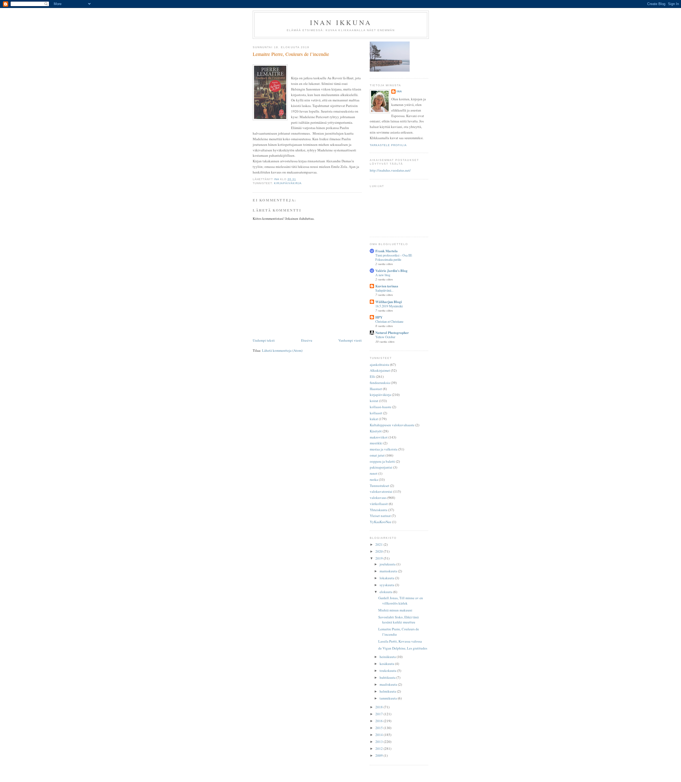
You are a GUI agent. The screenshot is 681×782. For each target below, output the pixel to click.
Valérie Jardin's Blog (391, 270)
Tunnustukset (379, 485)
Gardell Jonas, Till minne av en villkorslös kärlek (400, 600)
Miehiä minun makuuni (395, 610)
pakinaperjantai (381, 467)
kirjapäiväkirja (288, 183)
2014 (379, 734)
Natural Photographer (392, 332)
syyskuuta (387, 584)
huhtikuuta (388, 677)
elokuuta (386, 591)
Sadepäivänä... (384, 290)
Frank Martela (386, 250)
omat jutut (377, 455)
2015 (379, 727)
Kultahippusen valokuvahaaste (392, 425)
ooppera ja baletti (382, 461)
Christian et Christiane (389, 321)
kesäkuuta (387, 663)
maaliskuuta (389, 684)
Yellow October (385, 337)
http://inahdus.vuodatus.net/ (390, 170)
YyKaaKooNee (380, 521)
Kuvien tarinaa (386, 285)
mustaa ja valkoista (383, 449)
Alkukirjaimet (380, 370)
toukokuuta (388, 670)
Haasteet (376, 388)
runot (373, 473)
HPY (379, 317)
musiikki (376, 443)
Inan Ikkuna (341, 22)
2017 (379, 713)
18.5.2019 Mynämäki (389, 306)
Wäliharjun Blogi (388, 301)
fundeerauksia (380, 382)
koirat (374, 400)
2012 (379, 748)
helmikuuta (388, 691)
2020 (379, 551)
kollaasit (376, 413)
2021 (379, 544)
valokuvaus (378, 497)
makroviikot (379, 437)
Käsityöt (376, 431)
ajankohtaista (379, 364)
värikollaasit (379, 503)
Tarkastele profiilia (388, 145)
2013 (379, 741)
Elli (372, 376)
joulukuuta (388, 564)
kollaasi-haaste (380, 406)
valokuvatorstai (381, 491)
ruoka (374, 479)
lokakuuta (387, 578)
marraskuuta (389, 571)
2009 (379, 755)
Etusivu (306, 340)
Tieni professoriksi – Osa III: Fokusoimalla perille (393, 257)
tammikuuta (389, 698)
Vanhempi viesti (350, 340)
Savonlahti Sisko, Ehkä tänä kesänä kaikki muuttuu (398, 620)
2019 (379, 558)
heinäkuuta (388, 656)
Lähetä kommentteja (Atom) (282, 350)
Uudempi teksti (264, 340)
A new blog (382, 275)
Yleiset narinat (380, 515)
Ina (399, 91)
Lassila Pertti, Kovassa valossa (400, 641)
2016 (379, 720)
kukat (374, 418)
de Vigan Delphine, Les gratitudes (402, 648)
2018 (379, 707)
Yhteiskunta (378, 509)
